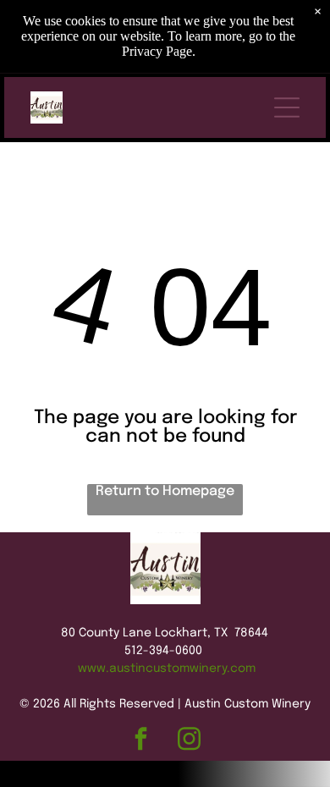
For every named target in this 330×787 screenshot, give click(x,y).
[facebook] (141, 741)
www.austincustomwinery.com (167, 668)
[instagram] (189, 741)
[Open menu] (287, 107)
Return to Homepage (165, 491)
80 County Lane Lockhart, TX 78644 (164, 633)
